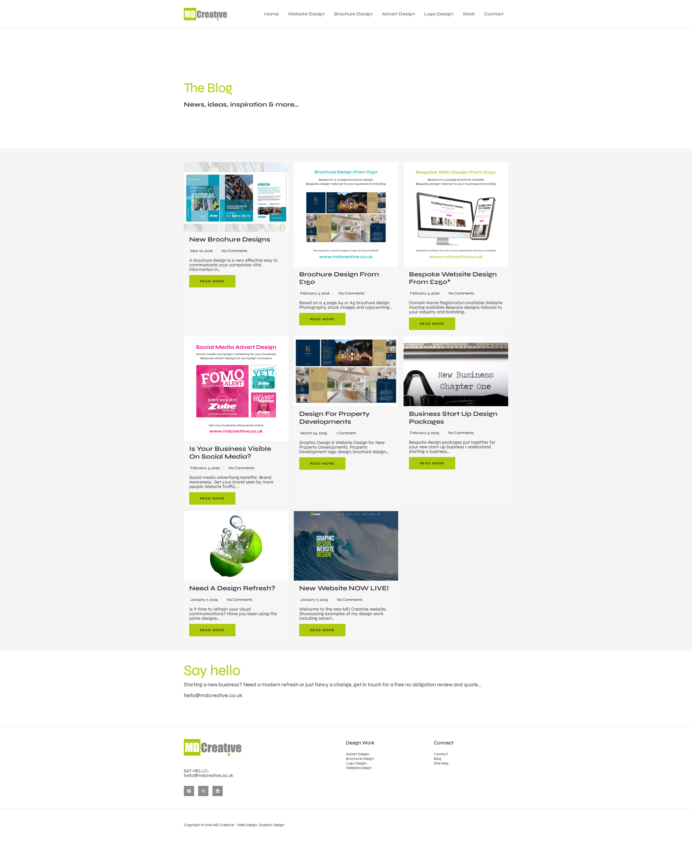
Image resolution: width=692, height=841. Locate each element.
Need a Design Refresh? (232, 588)
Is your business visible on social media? (230, 453)
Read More (212, 281)
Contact (494, 14)
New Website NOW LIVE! (344, 588)
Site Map (441, 763)
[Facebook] (189, 791)
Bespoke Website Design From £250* (453, 278)
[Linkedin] (217, 791)
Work (469, 14)
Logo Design (438, 14)
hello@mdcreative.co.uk (213, 695)
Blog (437, 758)
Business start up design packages (453, 418)
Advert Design (398, 14)
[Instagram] (203, 791)
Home (271, 14)
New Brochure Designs (229, 239)
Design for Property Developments (334, 418)
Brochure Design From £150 (339, 278)
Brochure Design (353, 14)
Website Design (306, 14)
